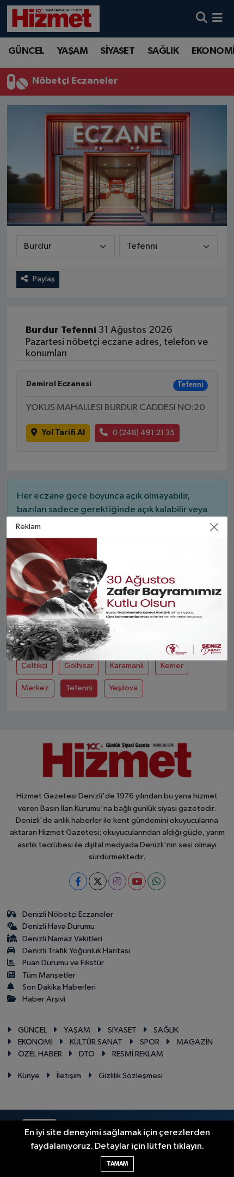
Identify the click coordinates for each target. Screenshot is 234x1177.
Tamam (117, 1164)
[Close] (214, 527)
